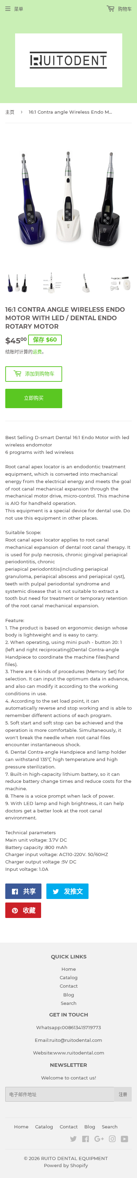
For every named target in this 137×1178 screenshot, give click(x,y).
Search (69, 1003)
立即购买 (34, 398)
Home (68, 969)
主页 (9, 112)
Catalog (69, 977)
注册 (123, 1094)
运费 (37, 351)
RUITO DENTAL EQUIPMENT (74, 1158)
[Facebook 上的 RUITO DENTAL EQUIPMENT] (85, 1140)
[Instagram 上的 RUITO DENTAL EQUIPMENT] (112, 1140)
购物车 (124, 9)
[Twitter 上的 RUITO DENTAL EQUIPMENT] (73, 1140)
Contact (69, 986)
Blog (68, 995)
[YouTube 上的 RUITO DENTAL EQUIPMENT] (124, 1140)
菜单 (18, 9)
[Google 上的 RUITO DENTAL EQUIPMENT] (99, 1140)
